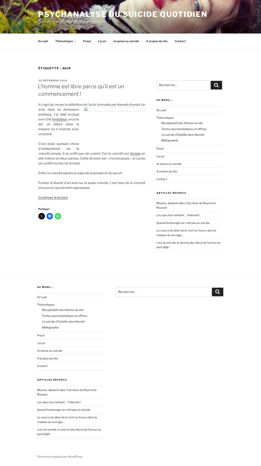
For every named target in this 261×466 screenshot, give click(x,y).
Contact (180, 41)
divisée (135, 153)
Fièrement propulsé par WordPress (60, 456)
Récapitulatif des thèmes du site (182, 123)
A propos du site (157, 41)
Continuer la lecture (53, 197)
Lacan (102, 41)
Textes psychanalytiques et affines (184, 129)
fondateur (59, 119)
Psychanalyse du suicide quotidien (122, 14)
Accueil (43, 41)
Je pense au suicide (126, 41)
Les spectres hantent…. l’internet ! (178, 215)
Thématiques (64, 41)
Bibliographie (169, 140)
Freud (87, 41)
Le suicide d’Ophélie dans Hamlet (182, 134)
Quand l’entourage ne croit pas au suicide (183, 223)
